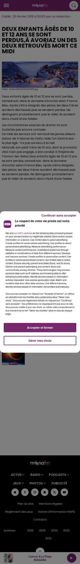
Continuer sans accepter (58, 215)
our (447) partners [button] (23, 233)
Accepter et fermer (40, 327)
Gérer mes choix (40, 340)
